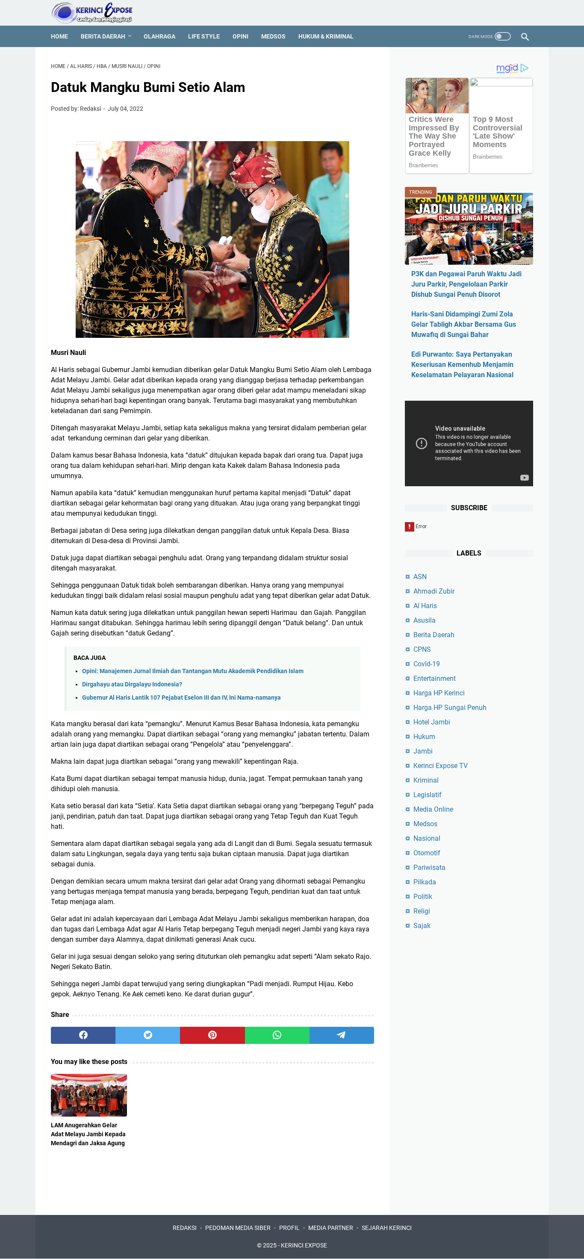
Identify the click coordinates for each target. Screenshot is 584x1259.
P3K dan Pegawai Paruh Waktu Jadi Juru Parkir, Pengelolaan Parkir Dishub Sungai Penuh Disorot (466, 284)
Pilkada (424, 882)
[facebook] (83, 1035)
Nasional (426, 838)
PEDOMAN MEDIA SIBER (238, 1227)
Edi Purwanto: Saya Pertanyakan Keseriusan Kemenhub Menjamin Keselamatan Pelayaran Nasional (462, 364)
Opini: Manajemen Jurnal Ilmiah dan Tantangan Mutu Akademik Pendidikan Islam (193, 671)
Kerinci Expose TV (440, 766)
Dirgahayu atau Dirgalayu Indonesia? (132, 684)
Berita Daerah (103, 36)
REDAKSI (185, 1227)
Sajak (422, 926)
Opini (240, 36)
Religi (421, 911)
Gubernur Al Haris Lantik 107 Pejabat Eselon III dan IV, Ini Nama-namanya (181, 697)
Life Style (204, 36)
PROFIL (289, 1227)
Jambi (423, 751)
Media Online (433, 809)
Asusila (424, 620)
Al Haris (425, 606)
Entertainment (434, 678)
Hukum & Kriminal (326, 36)
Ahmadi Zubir (433, 591)
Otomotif (426, 853)
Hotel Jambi (431, 722)
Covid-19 (426, 664)
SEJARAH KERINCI (387, 1227)
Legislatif (427, 795)
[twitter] (147, 1035)
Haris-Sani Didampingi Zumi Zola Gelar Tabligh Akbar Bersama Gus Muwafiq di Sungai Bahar (463, 324)
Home (59, 36)
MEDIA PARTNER (330, 1227)
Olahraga (159, 36)
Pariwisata (429, 867)
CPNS (422, 649)
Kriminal (426, 780)
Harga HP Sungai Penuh (450, 707)
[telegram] (342, 1035)
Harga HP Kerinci (439, 693)
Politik (422, 897)
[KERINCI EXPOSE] (98, 13)
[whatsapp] (277, 1035)
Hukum (424, 737)
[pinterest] (212, 1035)
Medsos (273, 36)
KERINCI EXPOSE (304, 1245)
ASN (420, 577)
